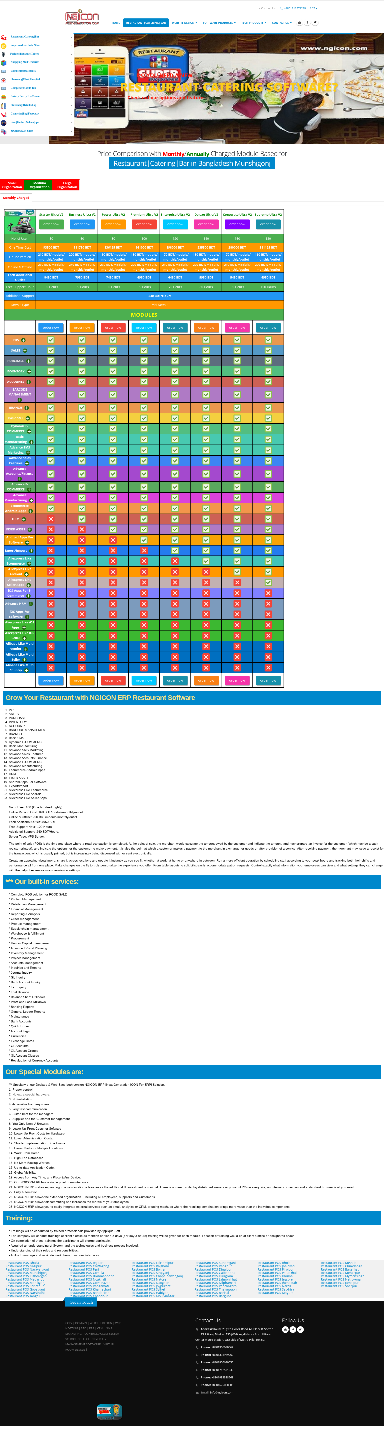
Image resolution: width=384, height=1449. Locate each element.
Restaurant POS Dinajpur (213, 1269)
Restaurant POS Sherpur (339, 1286)
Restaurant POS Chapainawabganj (157, 1276)
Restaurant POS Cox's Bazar (89, 1283)
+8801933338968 (217, 1377)
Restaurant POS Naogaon (150, 1283)
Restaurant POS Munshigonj (27, 1273)
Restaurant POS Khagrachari (90, 1289)
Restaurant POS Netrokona (341, 1279)
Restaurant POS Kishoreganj (27, 1276)
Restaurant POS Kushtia (338, 1263)
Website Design (183, 23)
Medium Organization (40, 185)
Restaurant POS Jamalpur (340, 1283)
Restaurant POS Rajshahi (150, 1266)
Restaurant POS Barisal (212, 1293)
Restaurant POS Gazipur (24, 1266)
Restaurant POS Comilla (86, 1273)
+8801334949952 (217, 1355)
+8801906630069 (217, 1347)
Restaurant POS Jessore (275, 1279)
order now (51, 224)
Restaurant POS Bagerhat (340, 1269)
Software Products (218, 23)
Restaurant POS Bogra (148, 1269)
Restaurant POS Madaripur (26, 1279)
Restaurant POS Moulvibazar (153, 1296)
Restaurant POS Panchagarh (216, 1286)
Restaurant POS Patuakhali (278, 1273)
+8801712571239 (295, 8)
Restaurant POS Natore (149, 1279)
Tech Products (252, 23)
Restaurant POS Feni (84, 1269)
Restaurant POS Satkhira (276, 1289)
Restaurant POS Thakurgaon (216, 1289)
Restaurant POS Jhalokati (276, 1266)
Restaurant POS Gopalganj (25, 1289)
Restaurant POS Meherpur (340, 1273)
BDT (313, 8)
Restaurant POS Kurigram (214, 1276)
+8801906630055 (217, 1362)
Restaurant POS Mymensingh (342, 1276)
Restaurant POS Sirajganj (150, 1273)
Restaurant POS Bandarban (89, 1293)
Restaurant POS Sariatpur (25, 1286)
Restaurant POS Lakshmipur (153, 1263)
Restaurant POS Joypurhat (151, 1286)
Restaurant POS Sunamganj (215, 1263)
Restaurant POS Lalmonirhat (216, 1279)
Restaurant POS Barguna (213, 1296)
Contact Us (268, 8)
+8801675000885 (217, 1385)
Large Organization (67, 185)
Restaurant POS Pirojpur (276, 1269)
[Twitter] (315, 22)
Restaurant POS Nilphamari (215, 1283)
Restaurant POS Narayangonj (27, 1269)
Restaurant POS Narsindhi (25, 1293)
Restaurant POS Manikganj (25, 1283)
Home (116, 23)
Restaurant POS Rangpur (213, 1266)
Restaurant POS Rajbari (86, 1263)
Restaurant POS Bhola (274, 1263)
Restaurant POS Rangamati (89, 1286)
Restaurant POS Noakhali (87, 1279)
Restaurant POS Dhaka (22, 1263)
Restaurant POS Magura (276, 1293)
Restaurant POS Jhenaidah (277, 1283)
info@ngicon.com (221, 1392)
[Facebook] (307, 22)
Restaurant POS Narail (274, 1286)
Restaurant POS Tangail (23, 1296)
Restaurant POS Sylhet (148, 1289)
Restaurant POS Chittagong (89, 1266)
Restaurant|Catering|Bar (146, 23)
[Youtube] (299, 22)
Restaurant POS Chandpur (88, 1296)
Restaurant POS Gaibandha (215, 1273)
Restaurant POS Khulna (275, 1276)
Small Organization (12, 185)
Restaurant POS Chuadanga (341, 1266)
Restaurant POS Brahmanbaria (91, 1276)
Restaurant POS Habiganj (150, 1293)
